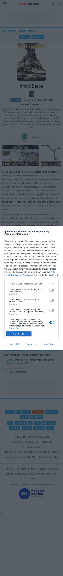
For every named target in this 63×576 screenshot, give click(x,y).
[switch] (51, 290)
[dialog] (31, 288)
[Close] (57, 232)
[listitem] (31, 283)
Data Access (31, 344)
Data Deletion (15, 344)
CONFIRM (18, 334)
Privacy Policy (48, 344)
